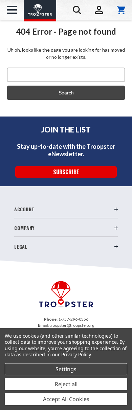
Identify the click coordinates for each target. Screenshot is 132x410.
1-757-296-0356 (73, 319)
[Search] (77, 10)
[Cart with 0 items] (121, 10)
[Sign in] (99, 10)
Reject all (66, 384)
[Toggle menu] (12, 10)
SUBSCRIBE (66, 172)
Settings (66, 369)
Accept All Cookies (66, 399)
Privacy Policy (76, 354)
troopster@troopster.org (71, 325)
